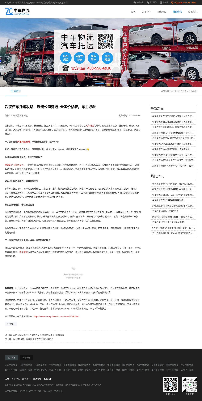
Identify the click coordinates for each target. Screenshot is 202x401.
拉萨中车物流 (187, 365)
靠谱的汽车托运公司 (14, 165)
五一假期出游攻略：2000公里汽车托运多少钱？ (174, 233)
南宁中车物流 (172, 369)
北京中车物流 (26, 365)
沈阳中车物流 (26, 369)
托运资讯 (177, 11)
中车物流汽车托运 (178, 91)
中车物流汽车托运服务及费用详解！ (168, 200)
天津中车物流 (157, 365)
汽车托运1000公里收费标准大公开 (168, 222)
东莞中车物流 (69, 369)
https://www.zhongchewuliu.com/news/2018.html (56, 316)
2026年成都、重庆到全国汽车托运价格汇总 (33, 339)
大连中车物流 (99, 369)
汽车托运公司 (23, 141)
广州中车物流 (55, 365)
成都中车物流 (84, 365)
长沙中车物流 (11, 369)
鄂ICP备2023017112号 (30, 391)
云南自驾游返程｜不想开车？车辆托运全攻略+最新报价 (38, 335)
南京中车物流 (172, 365)
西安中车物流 (143, 365)
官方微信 (153, 2)
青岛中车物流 (40, 369)
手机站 (165, 2)
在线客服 (140, 2)
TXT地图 (58, 391)
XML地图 (47, 391)
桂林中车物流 (157, 369)
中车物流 (23, 252)
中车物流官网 (11, 391)
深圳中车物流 (69, 365)
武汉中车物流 (11, 365)
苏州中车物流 (128, 365)
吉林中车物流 (143, 369)
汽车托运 (90, 125)
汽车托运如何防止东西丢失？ (165, 211)
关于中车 (146, 11)
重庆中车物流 (113, 365)
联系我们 (192, 11)
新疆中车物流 (99, 365)
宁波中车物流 (55, 369)
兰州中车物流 (187, 369)
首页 (133, 11)
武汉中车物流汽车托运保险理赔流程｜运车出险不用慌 (177, 133)
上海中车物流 (40, 365)
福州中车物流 (128, 369)
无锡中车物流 (84, 369)
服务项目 (161, 11)
